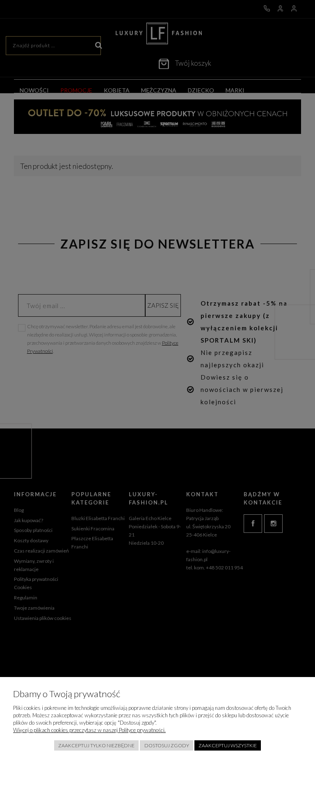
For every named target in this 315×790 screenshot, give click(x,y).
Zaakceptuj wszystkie (228, 745)
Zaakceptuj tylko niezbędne (96, 745)
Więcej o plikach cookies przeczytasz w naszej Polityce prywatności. (89, 730)
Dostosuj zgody (166, 745)
